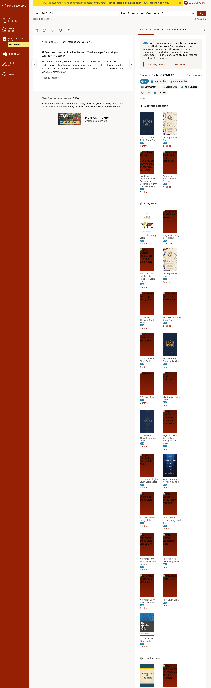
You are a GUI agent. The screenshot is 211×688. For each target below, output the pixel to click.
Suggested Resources (156, 105)
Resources (145, 29)
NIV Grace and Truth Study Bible (148, 138)
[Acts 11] (132, 64)
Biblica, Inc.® (58, 106)
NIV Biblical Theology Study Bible (147, 320)
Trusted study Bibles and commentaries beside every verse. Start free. (116, 2)
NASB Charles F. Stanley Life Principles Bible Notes (147, 277)
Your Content (179, 29)
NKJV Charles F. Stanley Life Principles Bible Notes (170, 439)
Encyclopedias (152, 658)
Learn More (179, 64)
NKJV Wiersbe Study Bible (146, 639)
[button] (194, 3)
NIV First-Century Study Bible (148, 359)
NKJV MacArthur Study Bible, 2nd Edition (148, 561)
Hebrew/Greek (162, 29)
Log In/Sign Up (197, 2)
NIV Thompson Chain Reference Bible (148, 438)
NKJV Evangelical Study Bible (148, 519)
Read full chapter (51, 77)
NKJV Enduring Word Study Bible (171, 480)
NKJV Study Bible (171, 600)
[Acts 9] (34, 64)
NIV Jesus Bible (147, 397)
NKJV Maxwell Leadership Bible (171, 560)
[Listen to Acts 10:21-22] (68, 30)
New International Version (57, 98)
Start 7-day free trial (156, 64)
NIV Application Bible (170, 138)
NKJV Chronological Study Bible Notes (149, 480)
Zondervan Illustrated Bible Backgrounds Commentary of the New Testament (149, 181)
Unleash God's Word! (96, 120)
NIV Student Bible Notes (171, 398)
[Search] (201, 13)
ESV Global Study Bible (148, 236)
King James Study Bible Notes (171, 236)
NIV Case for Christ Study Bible (172, 318)
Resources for (157, 75)
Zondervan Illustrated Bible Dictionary (170, 178)
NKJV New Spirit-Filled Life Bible (148, 601)
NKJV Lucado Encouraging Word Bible (172, 520)
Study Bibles (151, 203)
